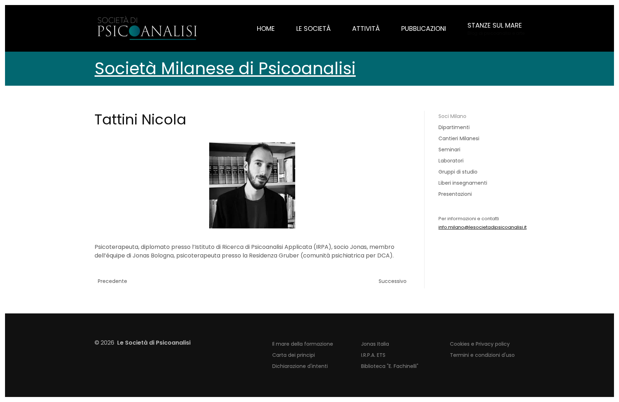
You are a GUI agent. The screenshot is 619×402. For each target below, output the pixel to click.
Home (266, 28)
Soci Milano (452, 116)
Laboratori (451, 160)
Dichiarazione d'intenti (300, 366)
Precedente (112, 281)
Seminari (449, 149)
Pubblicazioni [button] (423, 28)
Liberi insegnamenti (462, 182)
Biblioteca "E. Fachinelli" (389, 366)
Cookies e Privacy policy (480, 343)
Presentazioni (455, 194)
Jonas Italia (375, 343)
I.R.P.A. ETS (373, 355)
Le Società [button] (313, 28)
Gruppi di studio (458, 171)
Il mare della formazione (302, 343)
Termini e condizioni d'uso (482, 355)
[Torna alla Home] (148, 28)
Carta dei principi (293, 355)
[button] (495, 28)
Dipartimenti (454, 127)
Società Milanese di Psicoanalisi (225, 68)
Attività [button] (366, 28)
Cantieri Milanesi (458, 138)
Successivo (393, 281)
